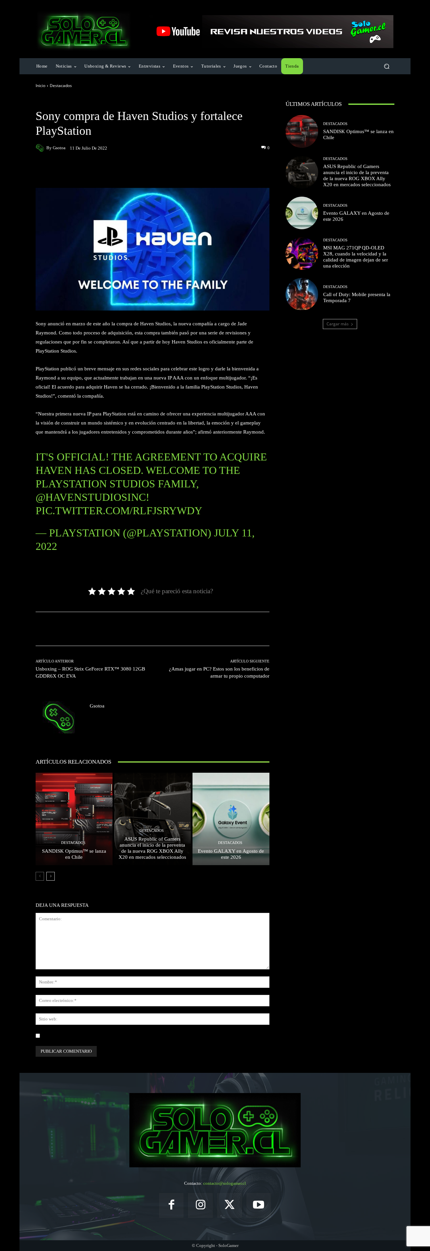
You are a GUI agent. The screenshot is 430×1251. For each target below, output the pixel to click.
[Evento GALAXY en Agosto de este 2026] (230, 819)
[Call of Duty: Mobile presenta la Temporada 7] (302, 294)
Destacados (61, 85)
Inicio (40, 85)
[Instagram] (200, 1205)
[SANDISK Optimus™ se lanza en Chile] (74, 819)
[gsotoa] (41, 148)
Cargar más (338, 324)
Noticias (82, 101)
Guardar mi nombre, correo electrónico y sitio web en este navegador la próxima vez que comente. (132, 1035)
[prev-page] (40, 876)
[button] (386, 66)
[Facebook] (171, 1205)
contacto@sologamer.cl (224, 1183)
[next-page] (50, 876)
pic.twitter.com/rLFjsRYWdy (119, 511)
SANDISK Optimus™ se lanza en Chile (74, 854)
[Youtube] (259, 1205)
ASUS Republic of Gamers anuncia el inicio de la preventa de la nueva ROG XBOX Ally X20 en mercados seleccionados (152, 848)
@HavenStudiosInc (91, 497)
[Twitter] (229, 1205)
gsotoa (59, 148)
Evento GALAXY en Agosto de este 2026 (231, 854)
